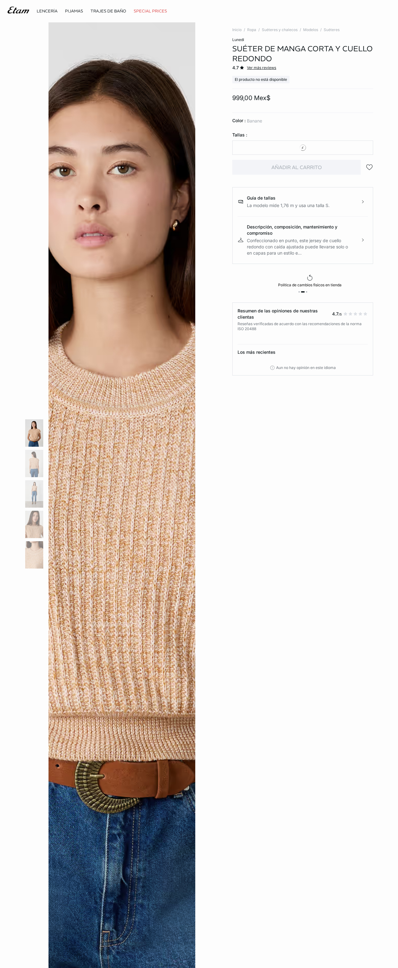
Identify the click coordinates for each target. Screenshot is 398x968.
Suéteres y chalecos (280, 29)
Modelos (310, 29)
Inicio (237, 29)
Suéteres (332, 29)
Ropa (251, 29)
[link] (150, 11)
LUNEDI (238, 39)
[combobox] (302, 148)
